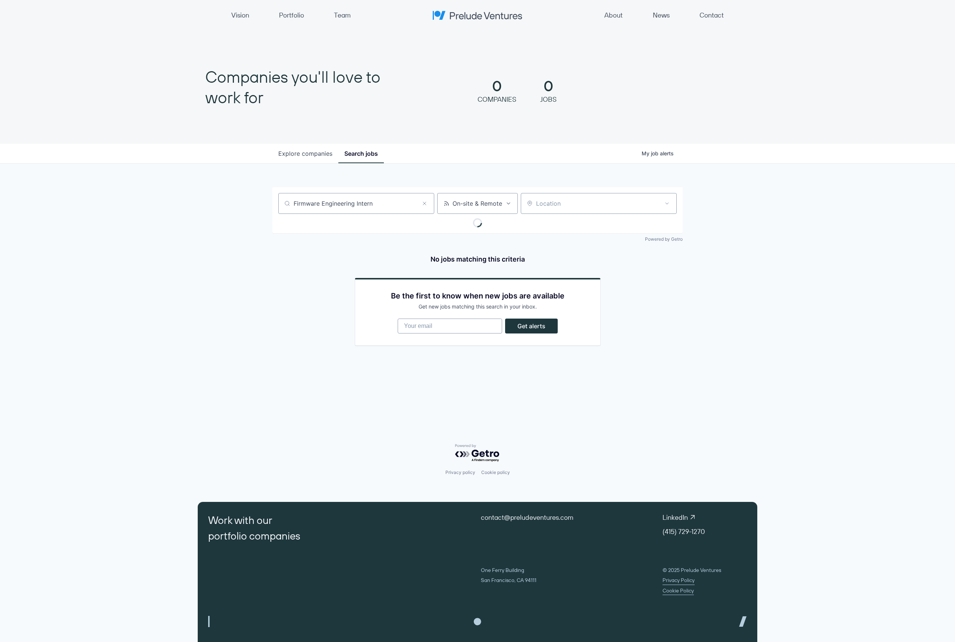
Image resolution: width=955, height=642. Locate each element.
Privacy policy (460, 472)
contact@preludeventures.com (527, 517)
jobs (361, 153)
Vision (240, 15)
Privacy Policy (679, 580)
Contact (711, 15)
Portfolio (291, 15)
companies (305, 153)
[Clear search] (424, 203)
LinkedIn (675, 517)
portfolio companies (254, 535)
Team (342, 15)
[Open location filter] (667, 203)
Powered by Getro (664, 239)
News (661, 15)
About (613, 15)
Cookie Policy (678, 590)
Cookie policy (495, 472)
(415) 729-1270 (684, 531)
